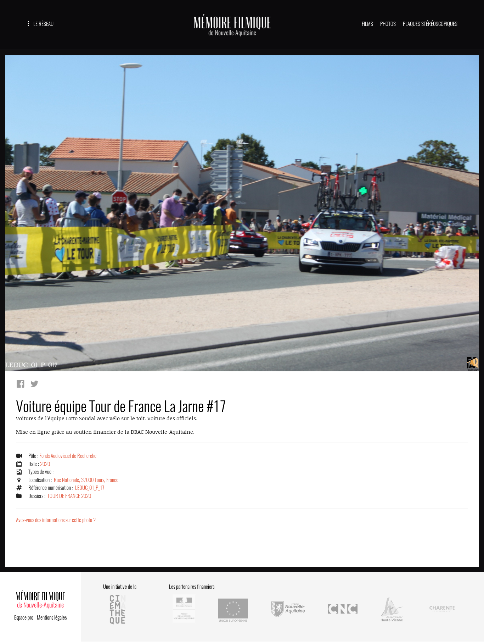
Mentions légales (52, 617)
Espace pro (23, 617)
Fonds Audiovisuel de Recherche (67, 455)
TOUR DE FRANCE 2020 (69, 495)
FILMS (367, 23)
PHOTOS (388, 23)
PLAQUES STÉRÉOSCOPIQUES (430, 23)
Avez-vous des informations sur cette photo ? (56, 519)
